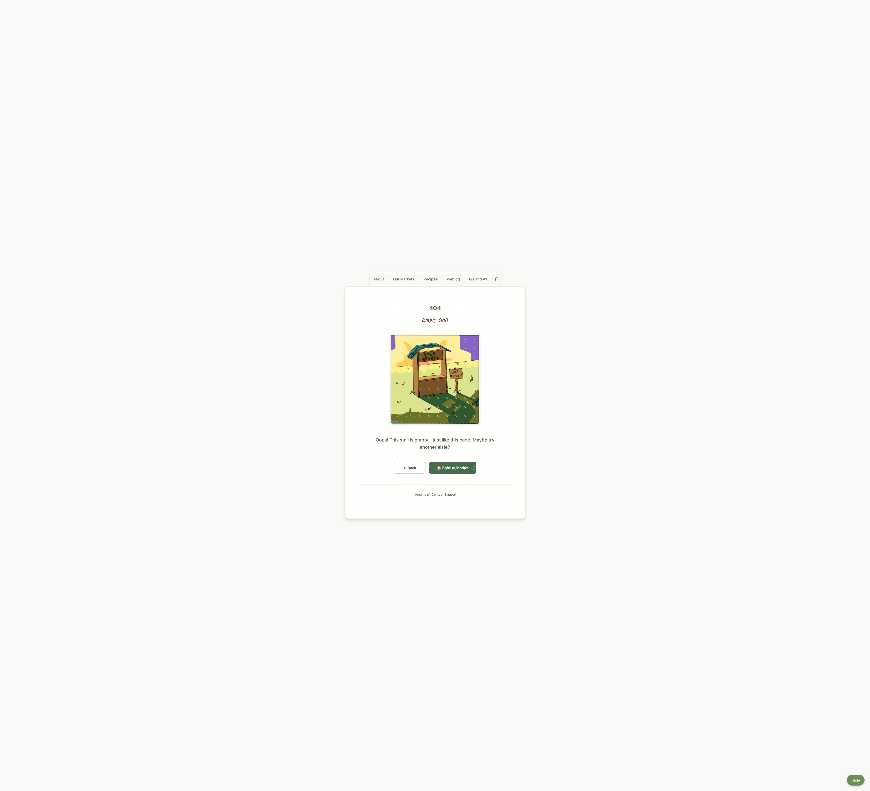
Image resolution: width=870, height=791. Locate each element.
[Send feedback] (496, 279)
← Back (409, 467)
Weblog (453, 279)
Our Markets (403, 279)
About (378, 279)
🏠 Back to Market (453, 467)
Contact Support (444, 494)
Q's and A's (478, 279)
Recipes (430, 279)
